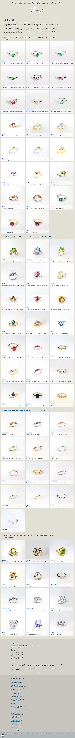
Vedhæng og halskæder (40, 2)
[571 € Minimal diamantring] (13, 472)
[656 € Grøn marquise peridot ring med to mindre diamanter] (37, 149)
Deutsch (29, 3)
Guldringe (25, 2)
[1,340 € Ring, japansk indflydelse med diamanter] (62, 599)
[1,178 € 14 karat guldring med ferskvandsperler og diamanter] (13, 371)
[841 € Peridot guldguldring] (62, 173)
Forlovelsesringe (18, 2)
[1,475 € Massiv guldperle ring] (37, 575)
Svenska (43, 3)
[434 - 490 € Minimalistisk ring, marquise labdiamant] (62, 472)
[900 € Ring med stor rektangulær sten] (13, 623)
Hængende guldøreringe (16, 716)
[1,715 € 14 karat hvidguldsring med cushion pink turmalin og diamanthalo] (37, 274)
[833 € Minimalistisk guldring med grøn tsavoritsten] (13, 77)
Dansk (48, 3)
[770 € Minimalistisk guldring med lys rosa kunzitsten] (37, 77)
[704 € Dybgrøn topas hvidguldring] (62, 197)
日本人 (58, 3)
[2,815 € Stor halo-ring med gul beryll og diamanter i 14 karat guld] (13, 551)
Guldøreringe (30, 2)
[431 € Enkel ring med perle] (62, 496)
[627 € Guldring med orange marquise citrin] (62, 149)
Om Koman (64, 2)
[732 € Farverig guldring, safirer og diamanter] (13, 448)
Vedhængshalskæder (15, 721)
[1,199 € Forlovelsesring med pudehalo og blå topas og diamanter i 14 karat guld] (62, 323)
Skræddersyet (58, 2)
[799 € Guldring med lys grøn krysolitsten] (37, 125)
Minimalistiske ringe (15, 707)
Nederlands (53, 3)
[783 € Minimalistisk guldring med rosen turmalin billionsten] (62, 77)
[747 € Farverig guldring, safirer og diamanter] (62, 424)
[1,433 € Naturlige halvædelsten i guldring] (13, 575)
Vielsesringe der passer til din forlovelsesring (20, 690)
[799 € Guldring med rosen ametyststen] (13, 125)
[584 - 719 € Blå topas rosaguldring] (13, 424)
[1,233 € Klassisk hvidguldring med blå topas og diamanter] (37, 250)
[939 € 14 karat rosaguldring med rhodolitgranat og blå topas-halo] (37, 298)
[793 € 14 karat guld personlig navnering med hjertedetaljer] (62, 395)
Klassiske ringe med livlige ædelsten (18, 706)
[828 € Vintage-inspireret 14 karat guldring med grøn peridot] (62, 250)
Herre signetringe (49, 2)
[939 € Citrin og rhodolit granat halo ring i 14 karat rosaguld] (62, 298)
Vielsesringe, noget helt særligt (17, 688)
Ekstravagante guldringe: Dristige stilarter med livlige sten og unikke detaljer (29, 536)
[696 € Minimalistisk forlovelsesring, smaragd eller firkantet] (37, 472)
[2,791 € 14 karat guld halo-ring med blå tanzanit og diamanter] (37, 551)
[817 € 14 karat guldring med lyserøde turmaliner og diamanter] (37, 347)
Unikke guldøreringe (15, 717)
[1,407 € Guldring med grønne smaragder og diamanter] (13, 53)
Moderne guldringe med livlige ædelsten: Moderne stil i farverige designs (30, 38)
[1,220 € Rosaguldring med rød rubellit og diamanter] (13, 347)
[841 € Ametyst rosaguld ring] (13, 197)
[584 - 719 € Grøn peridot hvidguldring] (37, 424)
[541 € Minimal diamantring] (62, 448)
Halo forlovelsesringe (15, 700)
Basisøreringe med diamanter (17, 713)
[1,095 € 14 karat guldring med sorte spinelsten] (37, 395)
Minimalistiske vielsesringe (16, 682)
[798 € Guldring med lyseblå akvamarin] (62, 125)
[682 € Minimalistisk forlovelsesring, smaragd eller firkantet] (62, 371)
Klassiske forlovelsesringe (16, 695)
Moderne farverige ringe (16, 704)
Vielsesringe (10, 2)
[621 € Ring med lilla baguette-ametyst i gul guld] (37, 173)
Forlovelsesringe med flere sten (17, 696)
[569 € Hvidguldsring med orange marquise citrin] (13, 149)
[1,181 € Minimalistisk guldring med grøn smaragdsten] (62, 53)
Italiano (39, 3)
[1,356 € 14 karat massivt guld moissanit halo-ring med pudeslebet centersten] (62, 274)
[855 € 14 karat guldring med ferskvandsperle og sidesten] (62, 347)
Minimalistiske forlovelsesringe (17, 697)
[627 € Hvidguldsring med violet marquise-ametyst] (13, 173)
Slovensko (20, 3)
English (24, 3)
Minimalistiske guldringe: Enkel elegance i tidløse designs (26, 410)
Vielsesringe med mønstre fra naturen (19, 686)
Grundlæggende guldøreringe (17, 714)
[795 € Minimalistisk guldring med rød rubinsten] (13, 101)
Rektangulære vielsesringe (16, 689)
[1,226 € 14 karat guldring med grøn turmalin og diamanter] (13, 323)
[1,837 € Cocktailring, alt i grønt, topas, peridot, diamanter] (62, 551)
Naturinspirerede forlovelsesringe (18, 699)
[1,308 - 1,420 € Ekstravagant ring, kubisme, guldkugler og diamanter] (62, 575)
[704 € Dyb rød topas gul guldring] (13, 221)
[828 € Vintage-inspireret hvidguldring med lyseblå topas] (13, 274)
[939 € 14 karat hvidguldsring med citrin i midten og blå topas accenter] (13, 298)
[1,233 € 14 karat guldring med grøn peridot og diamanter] (13, 250)
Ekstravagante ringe (15, 709)
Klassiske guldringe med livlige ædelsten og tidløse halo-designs (29, 237)
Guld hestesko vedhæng (16, 725)
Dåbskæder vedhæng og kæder (18, 723)
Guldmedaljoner (14, 727)
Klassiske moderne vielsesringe (17, 683)
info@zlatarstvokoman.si (16, 647)
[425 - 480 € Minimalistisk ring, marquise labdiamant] (13, 496)
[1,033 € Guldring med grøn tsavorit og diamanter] (37, 53)
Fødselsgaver (14, 724)
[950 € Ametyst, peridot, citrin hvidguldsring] (37, 197)
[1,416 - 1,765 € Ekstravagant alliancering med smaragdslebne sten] (37, 599)
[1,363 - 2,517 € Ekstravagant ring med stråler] (13, 599)
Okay (2, 736)
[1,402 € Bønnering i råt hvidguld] (62, 623)
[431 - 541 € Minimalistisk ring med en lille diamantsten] (13, 520)
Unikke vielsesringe (15, 685)
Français (34, 3)
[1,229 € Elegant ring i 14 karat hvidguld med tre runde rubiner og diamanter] (37, 371)
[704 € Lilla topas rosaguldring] (37, 221)
